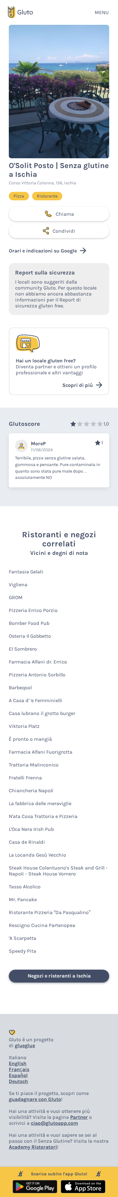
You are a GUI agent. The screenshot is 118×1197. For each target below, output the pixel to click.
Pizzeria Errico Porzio (33, 610)
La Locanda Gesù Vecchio (37, 855)
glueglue (25, 1045)
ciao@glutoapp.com (54, 1123)
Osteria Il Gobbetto (30, 636)
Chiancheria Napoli (31, 790)
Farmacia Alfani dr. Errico (38, 662)
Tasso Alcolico (25, 887)
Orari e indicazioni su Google (43, 251)
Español (18, 1075)
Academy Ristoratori (33, 1147)
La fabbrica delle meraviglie (40, 803)
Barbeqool (20, 688)
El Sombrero (23, 649)
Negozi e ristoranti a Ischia (59, 976)
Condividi (64, 231)
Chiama (65, 214)
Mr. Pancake (23, 899)
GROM (16, 597)
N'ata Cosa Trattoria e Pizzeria (43, 816)
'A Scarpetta (22, 938)
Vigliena (18, 585)
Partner (79, 1117)
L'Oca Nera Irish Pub (31, 829)
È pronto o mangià (30, 739)
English (17, 1063)
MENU (102, 12)
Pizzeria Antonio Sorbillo (37, 675)
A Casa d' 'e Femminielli (35, 700)
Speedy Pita (22, 951)
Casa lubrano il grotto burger (42, 713)
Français (19, 1069)
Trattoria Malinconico (34, 765)
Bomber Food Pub (29, 623)
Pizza (19, 196)
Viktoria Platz (24, 726)
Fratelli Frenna (25, 778)
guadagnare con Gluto (35, 1099)
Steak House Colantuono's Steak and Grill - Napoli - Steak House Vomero (58, 871)
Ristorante (47, 196)
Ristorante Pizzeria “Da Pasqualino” (49, 912)
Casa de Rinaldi (27, 842)
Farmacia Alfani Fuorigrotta (40, 752)
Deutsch (18, 1081)
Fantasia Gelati (26, 572)
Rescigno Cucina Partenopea (42, 925)
